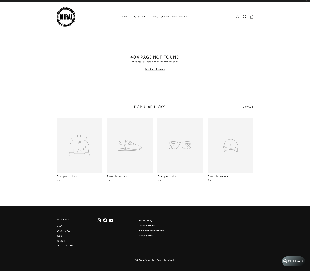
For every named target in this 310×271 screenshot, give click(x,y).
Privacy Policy (145, 220)
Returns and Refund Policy (151, 230)
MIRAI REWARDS (180, 16)
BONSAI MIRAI (141, 16)
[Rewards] (293, 261)
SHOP (125, 16)
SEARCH (165, 16)
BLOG (156, 16)
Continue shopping (155, 69)
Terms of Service (147, 225)
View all (248, 107)
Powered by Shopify (165, 260)
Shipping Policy (146, 235)
